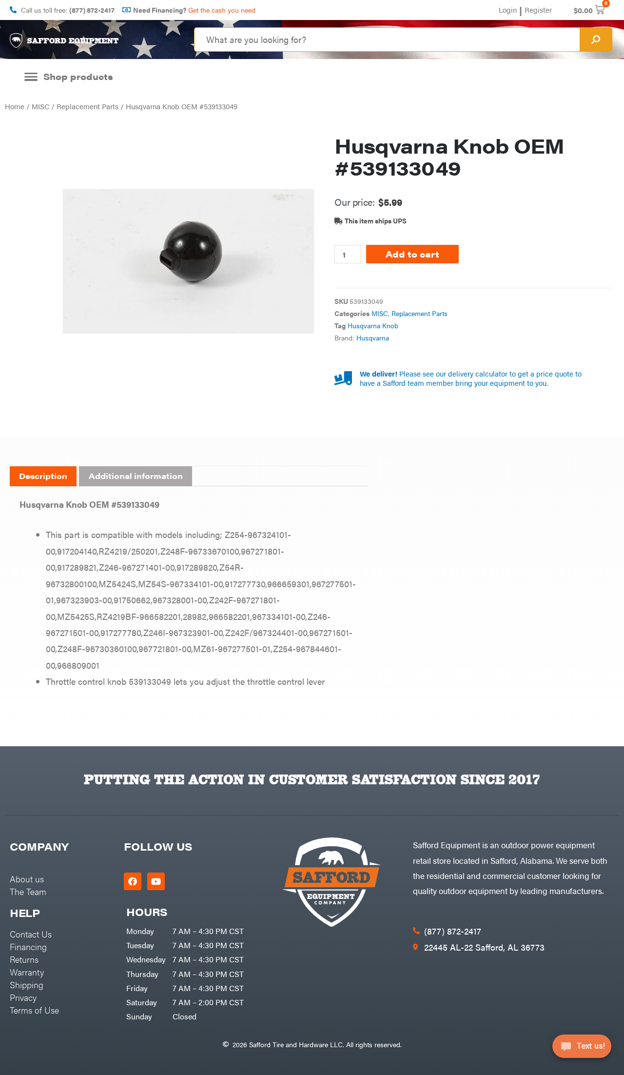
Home (14, 106)
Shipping (26, 984)
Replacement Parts (87, 106)
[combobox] (387, 39)
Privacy (23, 997)
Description (43, 475)
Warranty (27, 972)
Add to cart (412, 254)
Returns (24, 959)
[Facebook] (132, 881)
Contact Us (31, 934)
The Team (28, 891)
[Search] (596, 39)
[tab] (43, 476)
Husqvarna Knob (373, 325)
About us (27, 879)
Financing (28, 946)
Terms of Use (34, 1010)
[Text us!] (582, 1049)
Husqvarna (372, 337)
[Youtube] (156, 881)
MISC (40, 106)
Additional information (136, 475)
